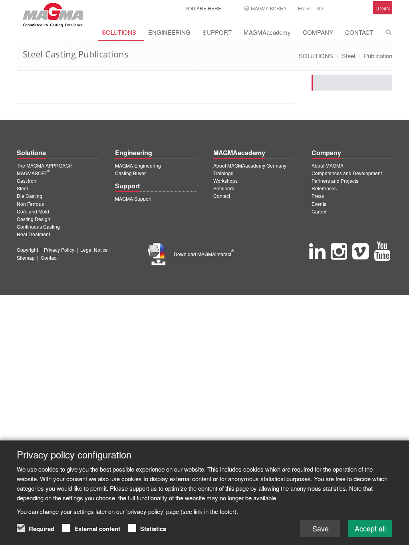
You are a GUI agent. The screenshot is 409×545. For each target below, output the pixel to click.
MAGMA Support (133, 198)
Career (319, 211)
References (324, 188)
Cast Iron (26, 180)
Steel (348, 55)
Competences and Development (347, 173)
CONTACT (359, 32)
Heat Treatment (33, 234)
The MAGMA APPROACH (45, 165)
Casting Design (33, 218)
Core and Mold (33, 211)
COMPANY (318, 32)
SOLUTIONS (119, 32)
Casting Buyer (130, 173)
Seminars (223, 188)
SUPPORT (217, 32)
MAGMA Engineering (138, 165)
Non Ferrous (30, 203)
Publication (378, 55)
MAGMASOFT (33, 173)
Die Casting (29, 195)
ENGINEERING (169, 32)
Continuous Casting (38, 226)
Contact (221, 195)
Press (318, 195)
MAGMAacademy (267, 32)
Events (319, 203)
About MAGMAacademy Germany (249, 165)
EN (302, 8)
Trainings (223, 173)
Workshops (225, 180)
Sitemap (26, 257)
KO (319, 8)
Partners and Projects (335, 180)
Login (382, 8)
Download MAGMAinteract (204, 254)
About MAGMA (327, 165)
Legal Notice (94, 249)
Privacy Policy (59, 249)
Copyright (27, 249)
